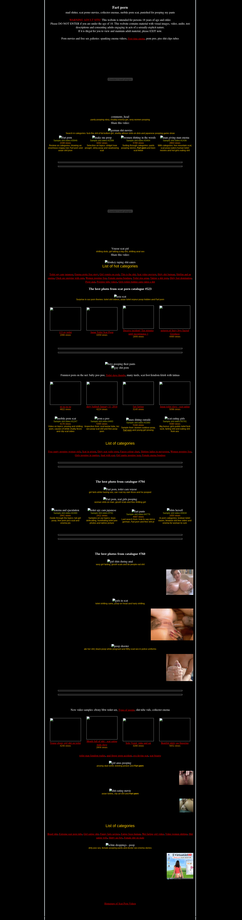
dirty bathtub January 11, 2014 (101, 406)
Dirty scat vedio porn (108, 451)
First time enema (136, 38)
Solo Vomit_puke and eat (138, 743)
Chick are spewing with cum (70, 278)
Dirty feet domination (181, 278)
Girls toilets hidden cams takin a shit (137, 281)
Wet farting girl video (153, 834)
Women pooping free (96, 278)
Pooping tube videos (107, 281)
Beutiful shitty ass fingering (175, 743)
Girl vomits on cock (110, 274)
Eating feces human (131, 834)
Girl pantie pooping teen (128, 455)
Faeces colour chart (129, 451)
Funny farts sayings (110, 834)
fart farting (138, 406)
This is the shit (128, 274)
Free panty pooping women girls (64, 451)
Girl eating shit (91, 834)
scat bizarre (155, 755)
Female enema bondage (119, 278)
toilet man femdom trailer (92, 755)
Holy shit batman (166, 274)
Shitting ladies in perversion (155, 451)
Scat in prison (89, 451)
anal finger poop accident (119, 755)
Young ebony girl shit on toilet (65, 743)
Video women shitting (176, 834)
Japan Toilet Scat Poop (102, 332)
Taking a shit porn (159, 278)
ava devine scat (140, 755)
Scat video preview (146, 274)
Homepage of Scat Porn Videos (120, 903)
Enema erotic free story (86, 274)
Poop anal (90, 281)
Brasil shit (52, 834)
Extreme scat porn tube (70, 834)
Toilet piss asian (141, 278)
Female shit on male (134, 837)
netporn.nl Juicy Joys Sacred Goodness (175, 332)
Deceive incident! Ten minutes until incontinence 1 (138, 332)
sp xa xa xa (65, 406)
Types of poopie (127, 710)
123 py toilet (65, 332)
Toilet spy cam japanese (61, 274)
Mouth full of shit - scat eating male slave (102, 742)
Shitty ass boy (116, 837)
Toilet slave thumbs (115, 375)
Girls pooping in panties (87, 455)
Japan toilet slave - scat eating (175, 406)
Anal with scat (107, 455)
